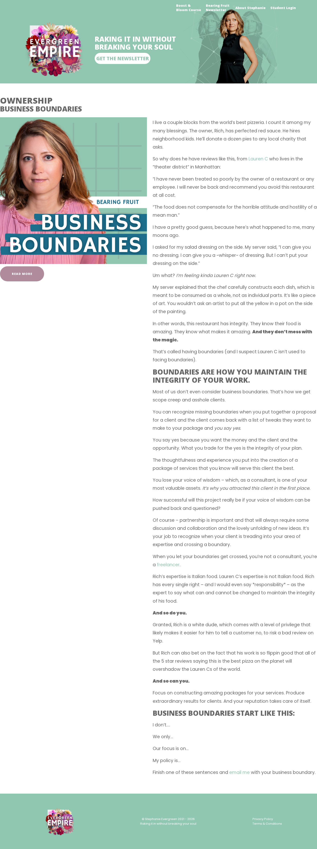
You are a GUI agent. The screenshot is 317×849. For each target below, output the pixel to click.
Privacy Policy (262, 819)
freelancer (168, 565)
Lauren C (258, 159)
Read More (22, 274)
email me (239, 772)
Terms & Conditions (267, 823)
